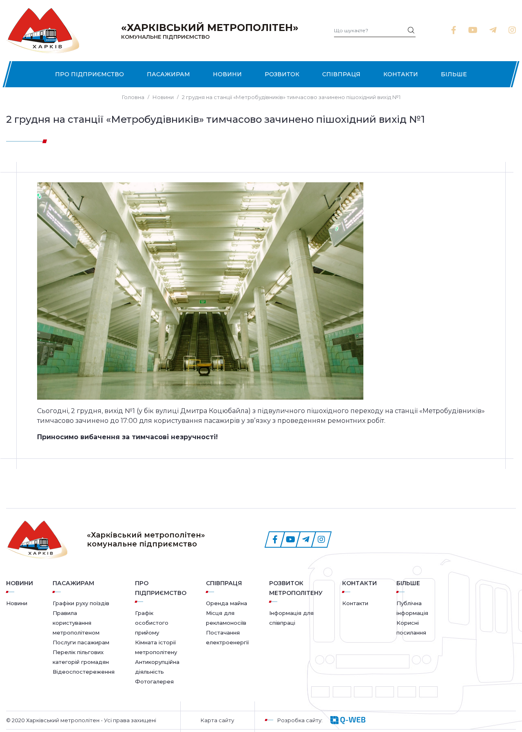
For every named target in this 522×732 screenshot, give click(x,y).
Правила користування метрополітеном (76, 623)
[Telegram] (493, 30)
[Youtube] (473, 30)
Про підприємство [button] (89, 74)
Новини (227, 74)
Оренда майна (226, 603)
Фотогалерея (154, 681)
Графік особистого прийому (151, 623)
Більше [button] (454, 74)
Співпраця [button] (341, 74)
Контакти (400, 74)
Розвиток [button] (282, 74)
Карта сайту (217, 720)
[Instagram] (512, 30)
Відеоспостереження (84, 671)
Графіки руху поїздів (81, 603)
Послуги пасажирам (81, 642)
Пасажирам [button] (168, 74)
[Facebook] (453, 30)
